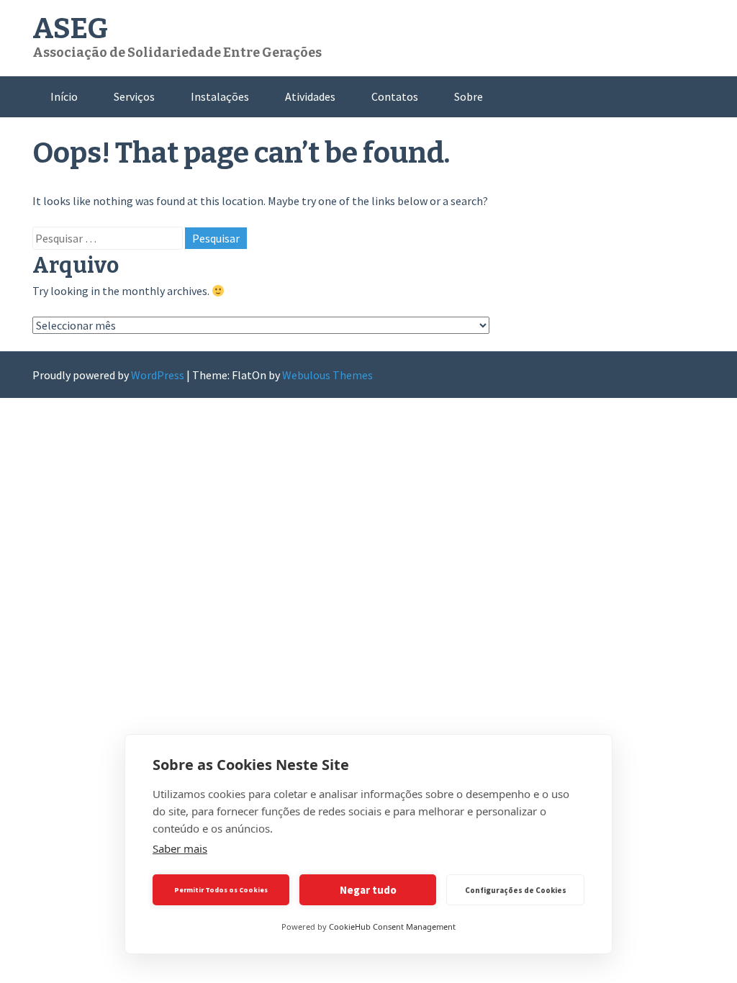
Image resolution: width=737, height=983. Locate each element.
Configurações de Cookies (515, 890)
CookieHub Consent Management (392, 926)
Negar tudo (368, 890)
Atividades (310, 96)
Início (64, 96)
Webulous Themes (327, 375)
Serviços (134, 96)
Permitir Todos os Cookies (221, 889)
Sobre (468, 96)
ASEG (70, 29)
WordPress (157, 375)
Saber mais (180, 848)
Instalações (220, 96)
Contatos (394, 96)
